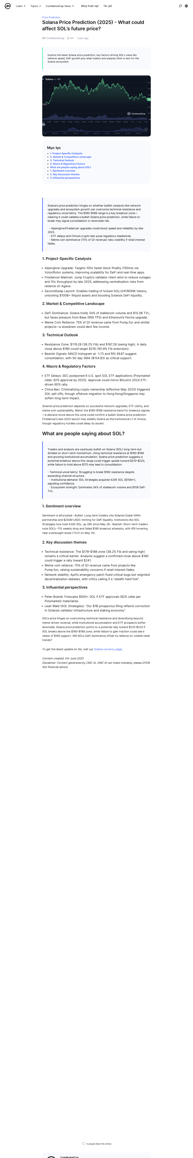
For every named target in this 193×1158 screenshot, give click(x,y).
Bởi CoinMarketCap (53, 38)
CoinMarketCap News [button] (58, 6)
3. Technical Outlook (62, 160)
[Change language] (186, 6)
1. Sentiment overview (62, 170)
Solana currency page (108, 649)
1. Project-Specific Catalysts (66, 153)
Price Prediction (51, 17)
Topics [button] (34, 6)
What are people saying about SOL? (70, 167)
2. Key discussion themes (65, 174)
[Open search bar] (180, 6)
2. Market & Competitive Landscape (70, 156)
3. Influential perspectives (65, 177)
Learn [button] (19, 6)
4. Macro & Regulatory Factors (67, 163)
